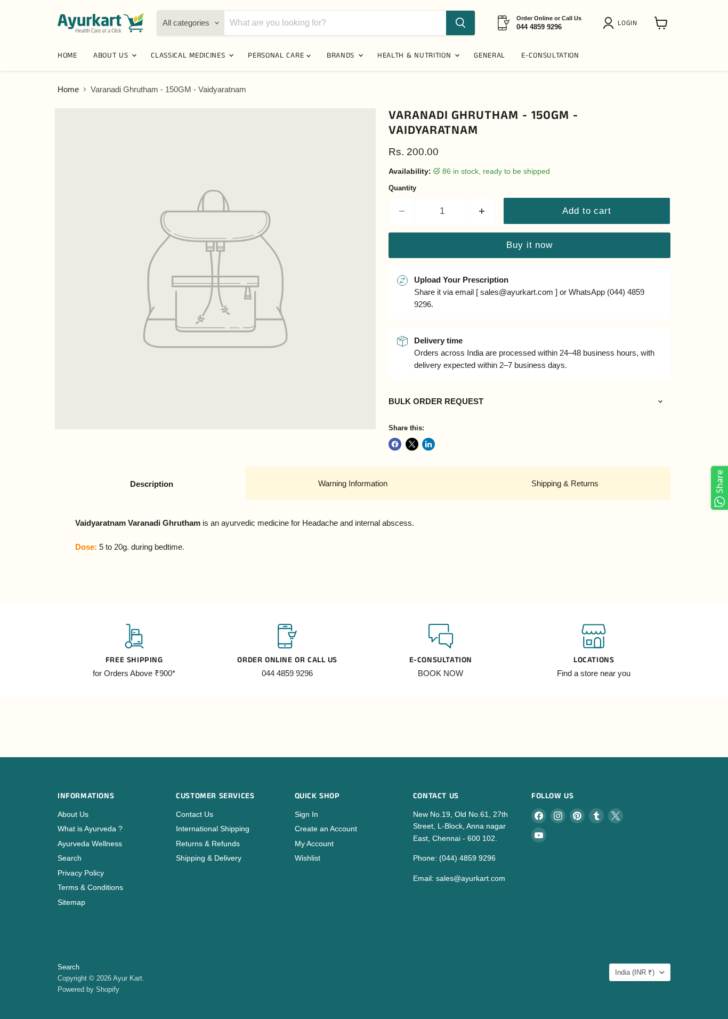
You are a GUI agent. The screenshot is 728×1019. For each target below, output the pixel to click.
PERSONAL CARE (277, 55)
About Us (73, 814)
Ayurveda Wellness (90, 843)
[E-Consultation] (440, 651)
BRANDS (342, 55)
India (634, 972)
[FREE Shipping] (134, 651)
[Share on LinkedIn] (428, 444)
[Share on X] (412, 444)
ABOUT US (112, 55)
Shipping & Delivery (208, 858)
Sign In (306, 814)
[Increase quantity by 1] (483, 210)
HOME (67, 55)
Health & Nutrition (415, 55)
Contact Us (194, 814)
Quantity (402, 188)
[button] (622, 23)
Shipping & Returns (564, 483)
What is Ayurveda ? (90, 828)
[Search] (460, 23)
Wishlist (307, 858)
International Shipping (212, 828)
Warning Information (352, 483)
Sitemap (71, 902)
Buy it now (529, 245)
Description (151, 483)
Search (70, 858)
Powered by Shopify (88, 989)
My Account (314, 843)
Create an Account (326, 828)
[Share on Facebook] (395, 444)
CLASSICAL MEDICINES (189, 55)
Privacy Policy (81, 873)
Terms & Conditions (90, 887)
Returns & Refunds (208, 843)
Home (68, 89)
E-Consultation (550, 55)
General (489, 55)
